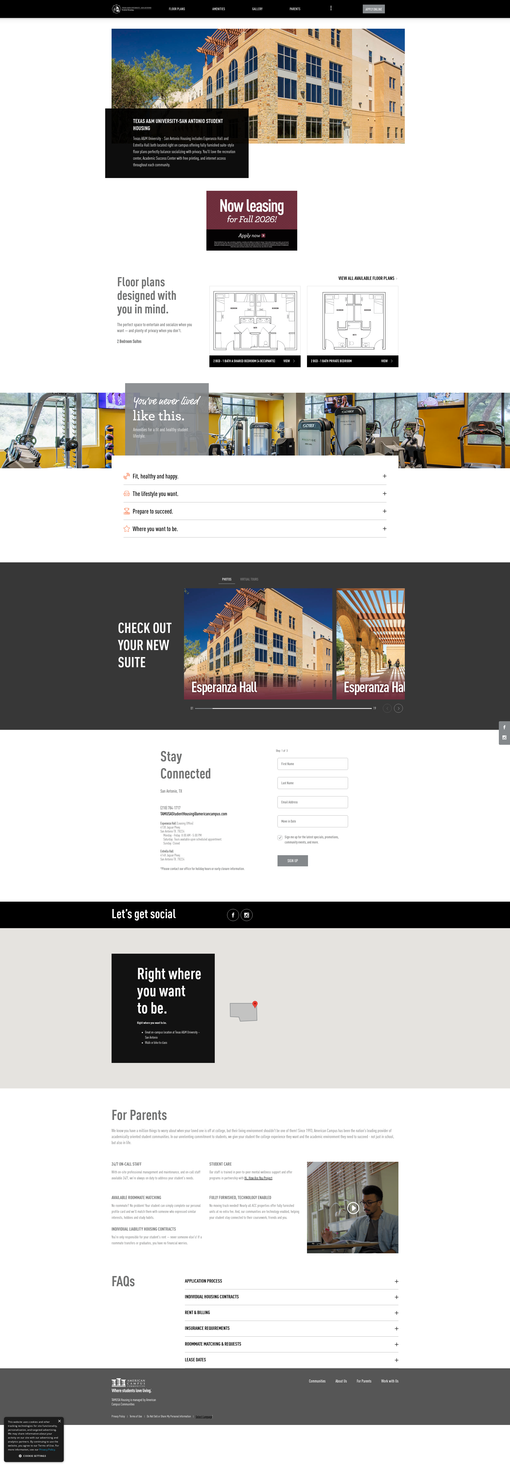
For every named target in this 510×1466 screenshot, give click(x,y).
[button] (255, 476)
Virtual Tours (249, 579)
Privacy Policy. (47, 1449)
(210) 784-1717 (170, 807)
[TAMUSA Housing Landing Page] (131, 9)
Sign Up (292, 860)
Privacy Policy (118, 1416)
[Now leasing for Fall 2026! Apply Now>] (251, 221)
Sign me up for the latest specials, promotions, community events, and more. (312, 839)
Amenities (218, 9)
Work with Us (389, 1381)
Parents (295, 9)
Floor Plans (177, 9)
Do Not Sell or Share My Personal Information (169, 1416)
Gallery (257, 9)
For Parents (364, 1381)
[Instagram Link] (504, 738)
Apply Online (374, 9)
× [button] (59, 1421)
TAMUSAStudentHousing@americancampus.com (193, 813)
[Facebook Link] (504, 728)
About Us (341, 1381)
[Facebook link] (233, 915)
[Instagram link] (247, 915)
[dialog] (34, 1439)
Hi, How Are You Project (258, 1178)
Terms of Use (136, 1416)
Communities (317, 1381)
